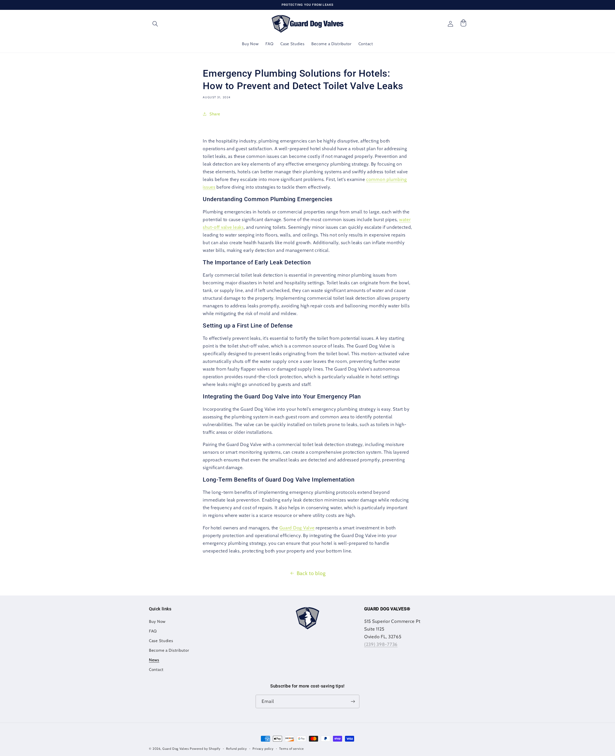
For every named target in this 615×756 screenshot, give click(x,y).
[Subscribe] (352, 701)
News (154, 659)
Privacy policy (263, 748)
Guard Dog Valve (297, 528)
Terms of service (291, 748)
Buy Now (157, 621)
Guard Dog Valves (175, 748)
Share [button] (214, 114)
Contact (156, 669)
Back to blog (311, 573)
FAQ (153, 631)
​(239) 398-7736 (381, 644)
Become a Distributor (169, 650)
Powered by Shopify (205, 748)
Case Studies (161, 640)
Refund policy (236, 748)
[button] (155, 23)
